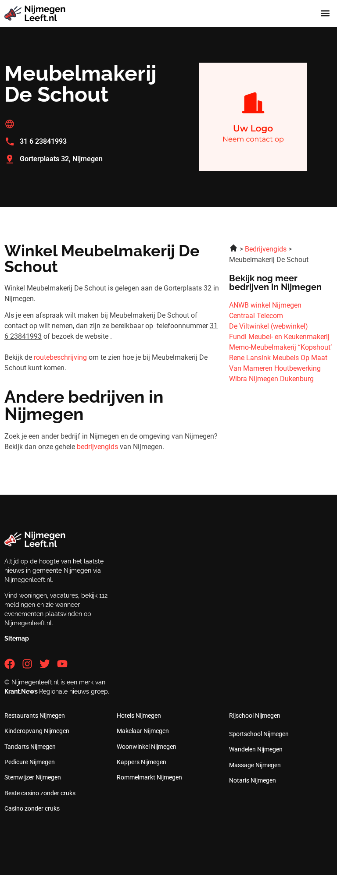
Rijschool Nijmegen (254, 715)
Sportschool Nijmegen (259, 733)
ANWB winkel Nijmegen (265, 305)
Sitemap (16, 638)
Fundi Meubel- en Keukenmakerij (279, 337)
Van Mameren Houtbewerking (275, 368)
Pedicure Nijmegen (29, 761)
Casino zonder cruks (32, 808)
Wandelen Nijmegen (256, 749)
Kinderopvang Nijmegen (36, 730)
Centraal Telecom (256, 316)
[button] (325, 13)
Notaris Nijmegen (252, 780)
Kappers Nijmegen (141, 761)
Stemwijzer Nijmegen (32, 777)
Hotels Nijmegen (139, 715)
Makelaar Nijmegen (143, 730)
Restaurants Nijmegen (34, 715)
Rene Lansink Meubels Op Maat (278, 358)
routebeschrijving (60, 357)
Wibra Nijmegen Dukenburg (271, 379)
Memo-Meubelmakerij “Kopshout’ (280, 347)
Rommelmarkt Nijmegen (149, 777)
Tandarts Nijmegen (30, 746)
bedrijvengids (97, 447)
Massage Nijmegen (255, 765)
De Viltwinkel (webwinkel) (268, 326)
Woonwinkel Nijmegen (146, 746)
